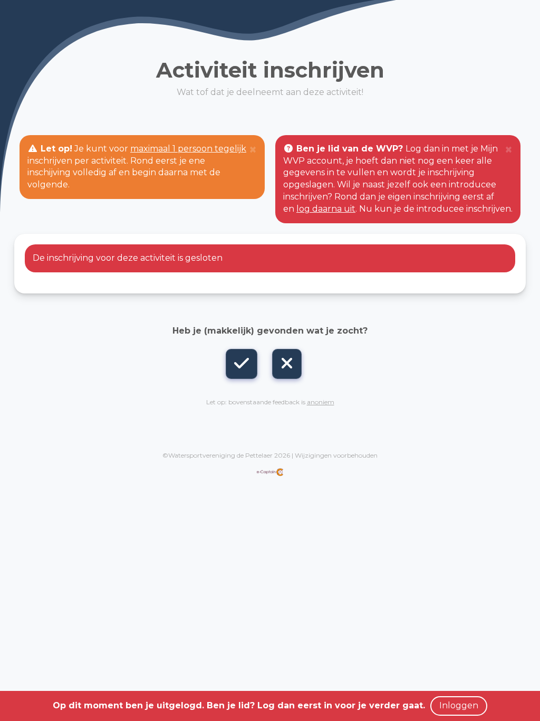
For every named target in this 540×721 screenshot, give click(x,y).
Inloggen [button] (458, 705)
